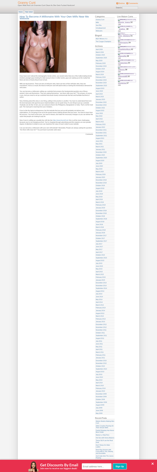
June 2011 (99, 344)
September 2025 (101, 58)
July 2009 (99, 408)
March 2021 (100, 147)
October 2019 (100, 185)
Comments (133, 3)
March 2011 (100, 352)
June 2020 (99, 166)
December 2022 (101, 102)
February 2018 (101, 230)
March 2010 (100, 385)
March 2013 (100, 316)
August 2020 (100, 160)
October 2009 (100, 399)
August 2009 (100, 405)
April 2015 (99, 272)
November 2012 (101, 327)
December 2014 (101, 283)
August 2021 (100, 138)
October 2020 (100, 155)
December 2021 (101, 130)
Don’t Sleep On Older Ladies (103, 446)
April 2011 (99, 349)
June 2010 (99, 377)
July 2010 (99, 374)
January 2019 (100, 208)
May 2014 (99, 299)
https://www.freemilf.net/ (60, 120)
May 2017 (99, 249)
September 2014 (101, 288)
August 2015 (100, 260)
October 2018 (100, 216)
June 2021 (99, 141)
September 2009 (101, 402)
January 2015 (100, 280)
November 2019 (101, 183)
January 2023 (100, 99)
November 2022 (101, 105)
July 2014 (99, 294)
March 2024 (100, 74)
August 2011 (100, 338)
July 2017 (99, 244)
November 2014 (101, 285)
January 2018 (100, 233)
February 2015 (101, 277)
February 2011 (100, 355)
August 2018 (100, 222)
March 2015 (100, 274)
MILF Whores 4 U (101, 39)
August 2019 (100, 188)
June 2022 (99, 113)
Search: (119, 8)
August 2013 (100, 313)
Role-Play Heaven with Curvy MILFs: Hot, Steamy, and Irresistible (104, 451)
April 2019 (99, 199)
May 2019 (99, 197)
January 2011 (100, 358)
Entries (122, 3)
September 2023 (101, 85)
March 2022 (100, 122)
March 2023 (100, 96)
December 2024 (101, 66)
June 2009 (99, 410)
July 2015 (99, 263)
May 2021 (99, 144)
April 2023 (99, 94)
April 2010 (99, 383)
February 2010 (101, 388)
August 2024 (100, 72)
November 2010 (101, 363)
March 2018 (100, 227)
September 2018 (101, 219)
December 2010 (101, 360)
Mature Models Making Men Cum (105, 422)
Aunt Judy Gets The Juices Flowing (104, 457)
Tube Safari (29, 12)
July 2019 (99, 191)
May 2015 (99, 269)
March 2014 (100, 305)
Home (21, 12)
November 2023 (101, 83)
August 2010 (100, 372)
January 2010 (100, 391)
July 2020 (99, 163)
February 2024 (101, 77)
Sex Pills (99, 25)
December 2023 (101, 80)
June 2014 (99, 297)
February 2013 (101, 319)
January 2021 (100, 149)
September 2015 (101, 258)
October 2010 (100, 366)
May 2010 (99, 380)
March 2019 (100, 202)
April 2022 (99, 119)
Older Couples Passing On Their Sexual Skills (105, 427)
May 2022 (99, 116)
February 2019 (101, 205)
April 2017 (99, 252)
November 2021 (101, 133)
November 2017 (101, 235)
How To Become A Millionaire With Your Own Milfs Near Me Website (54, 17)
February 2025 (101, 63)
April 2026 (99, 49)
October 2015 (100, 255)
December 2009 (101, 394)
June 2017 (99, 246)
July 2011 (99, 341)
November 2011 (101, 330)
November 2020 (101, 152)
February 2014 (101, 308)
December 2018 (101, 210)
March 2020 (100, 171)
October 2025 (100, 55)
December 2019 (101, 180)
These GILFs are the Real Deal (104, 441)
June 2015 (99, 266)
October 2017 (100, 238)
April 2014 (99, 302)
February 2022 (101, 124)
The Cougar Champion (103, 41)
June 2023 (99, 91)
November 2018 (101, 213)
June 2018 (99, 224)
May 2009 (99, 413)
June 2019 (99, 194)
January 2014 (100, 310)
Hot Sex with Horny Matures (105, 438)
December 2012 (101, 324)
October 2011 (100, 333)
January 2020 (100, 177)
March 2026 (100, 52)
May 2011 (99, 347)
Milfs (97, 22)
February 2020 (101, 174)
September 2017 (101, 241)
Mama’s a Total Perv (102, 435)
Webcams (99, 31)
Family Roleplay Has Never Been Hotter (105, 431)
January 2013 (100, 321)
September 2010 (101, 369)
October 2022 (100, 108)
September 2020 (101, 158)
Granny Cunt (26, 3)
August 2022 (100, 110)
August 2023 (100, 88)
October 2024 (100, 69)
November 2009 (101, 396)
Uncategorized (101, 28)
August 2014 (100, 291)
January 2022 (100, 127)
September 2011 (101, 335)
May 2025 (99, 60)
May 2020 (99, 169)
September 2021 (101, 135)
